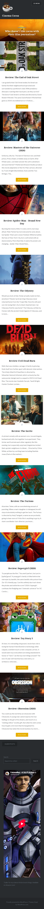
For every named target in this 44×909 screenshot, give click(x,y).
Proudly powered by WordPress (17, 902)
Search (6, 757)
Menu (37, 3)
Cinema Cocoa (10, 15)
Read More (22, 106)
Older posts (10, 744)
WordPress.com (23, 904)
